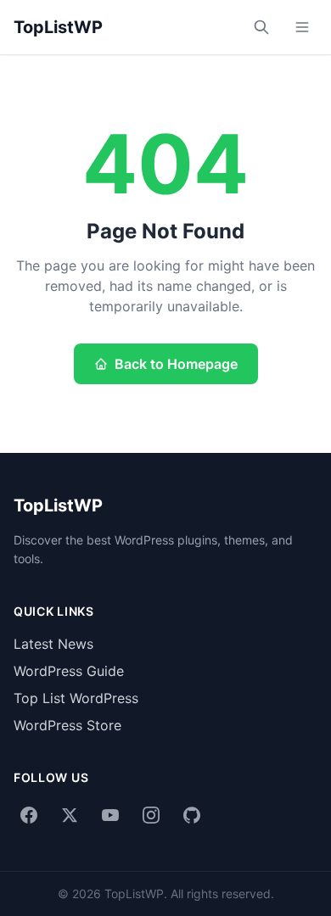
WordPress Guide (69, 670)
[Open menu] (302, 27)
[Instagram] (151, 815)
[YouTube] (110, 815)
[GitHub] (192, 815)
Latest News (53, 643)
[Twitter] (69, 815)
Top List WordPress (76, 698)
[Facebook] (29, 815)
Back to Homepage (176, 363)
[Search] (261, 27)
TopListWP (58, 27)
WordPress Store (67, 725)
